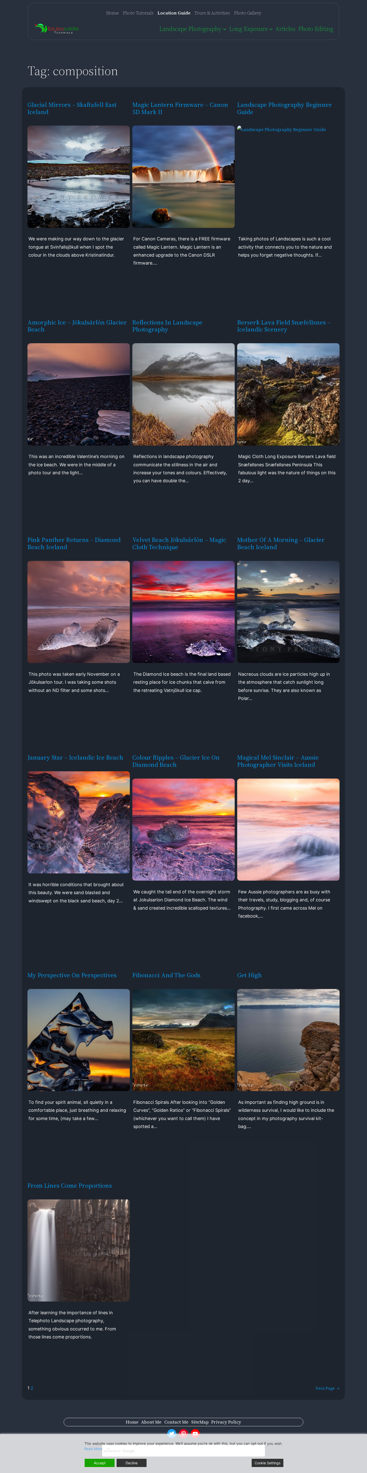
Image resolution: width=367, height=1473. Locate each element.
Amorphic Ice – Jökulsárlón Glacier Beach (77, 326)
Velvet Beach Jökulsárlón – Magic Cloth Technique (179, 543)
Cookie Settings (267, 1463)
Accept (100, 1463)
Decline (132, 1463)
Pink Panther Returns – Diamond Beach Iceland (74, 543)
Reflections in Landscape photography (167, 326)
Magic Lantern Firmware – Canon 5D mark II (180, 108)
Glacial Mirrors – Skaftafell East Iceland (72, 108)
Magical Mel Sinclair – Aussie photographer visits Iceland (278, 761)
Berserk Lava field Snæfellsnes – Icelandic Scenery (284, 326)
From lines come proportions (69, 1185)
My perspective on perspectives (72, 975)
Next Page (328, 1388)
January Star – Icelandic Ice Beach (75, 757)
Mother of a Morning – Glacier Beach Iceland (281, 543)
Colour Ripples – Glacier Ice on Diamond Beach (176, 761)
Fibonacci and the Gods (166, 975)
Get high (249, 975)
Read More (93, 1449)
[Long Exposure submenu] (271, 28)
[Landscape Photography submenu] (224, 28)
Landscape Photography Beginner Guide (284, 108)
